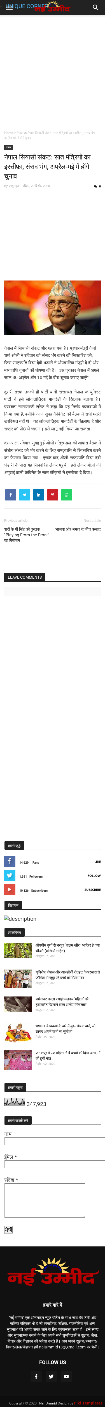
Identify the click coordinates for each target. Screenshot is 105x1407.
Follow (94, 875)
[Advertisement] (52, 71)
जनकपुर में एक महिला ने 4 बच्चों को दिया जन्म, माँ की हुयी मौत (68, 1056)
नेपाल (8, 147)
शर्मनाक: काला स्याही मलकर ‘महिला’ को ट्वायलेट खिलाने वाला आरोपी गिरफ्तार (62, 1002)
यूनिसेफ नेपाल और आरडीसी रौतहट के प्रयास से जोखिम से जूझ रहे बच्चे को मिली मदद (68, 975)
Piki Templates (88, 1403)
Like (97, 861)
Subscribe (93, 889)
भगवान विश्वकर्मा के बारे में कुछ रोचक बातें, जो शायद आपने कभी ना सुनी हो (65, 1029)
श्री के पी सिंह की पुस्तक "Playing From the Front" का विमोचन (26, 535)
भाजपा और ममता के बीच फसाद (78, 529)
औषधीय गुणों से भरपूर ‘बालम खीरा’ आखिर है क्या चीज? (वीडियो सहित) (68, 948)
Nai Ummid (48, 1403)
